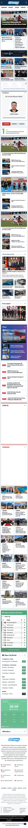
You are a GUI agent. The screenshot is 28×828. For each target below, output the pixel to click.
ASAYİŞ (17, 7)
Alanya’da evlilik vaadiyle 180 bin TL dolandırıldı (7, 602)
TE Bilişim (22, 809)
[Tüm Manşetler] (25, 254)
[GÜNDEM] (25, 447)
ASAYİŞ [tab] (21, 124)
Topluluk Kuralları (7, 810)
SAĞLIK (14, 790)
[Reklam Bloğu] (14, 53)
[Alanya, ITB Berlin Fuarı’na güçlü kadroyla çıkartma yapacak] (20, 505)
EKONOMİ (18, 544)
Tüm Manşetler (20, 775)
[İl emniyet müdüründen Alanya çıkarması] (7, 558)
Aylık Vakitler (6, 726)
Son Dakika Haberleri (8, 780)
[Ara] (26, 3)
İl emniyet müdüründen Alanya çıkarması (6, 566)
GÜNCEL (23, 7)
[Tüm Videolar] (25, 327)
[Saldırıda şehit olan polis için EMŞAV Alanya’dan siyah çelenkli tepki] (20, 522)
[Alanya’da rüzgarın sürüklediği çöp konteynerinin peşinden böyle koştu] (5, 356)
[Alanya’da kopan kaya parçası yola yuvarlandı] (5, 346)
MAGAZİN (5, 527)
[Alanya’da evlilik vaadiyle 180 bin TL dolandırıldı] (7, 594)
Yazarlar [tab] (5, 93)
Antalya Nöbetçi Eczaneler (6, 765)
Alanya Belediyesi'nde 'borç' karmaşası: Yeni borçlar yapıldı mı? (21, 604)
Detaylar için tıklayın (14, 649)
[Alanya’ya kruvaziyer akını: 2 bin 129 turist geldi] (7, 505)
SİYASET (10, 7)
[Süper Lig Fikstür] (25, 655)
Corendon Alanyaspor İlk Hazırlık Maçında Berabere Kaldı (15, 132)
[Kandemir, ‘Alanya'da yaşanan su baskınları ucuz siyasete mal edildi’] (7, 539)
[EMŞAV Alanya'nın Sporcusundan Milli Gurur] (7, 490)
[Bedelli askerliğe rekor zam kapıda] (20, 539)
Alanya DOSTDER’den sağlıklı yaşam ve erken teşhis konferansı (6, 585)
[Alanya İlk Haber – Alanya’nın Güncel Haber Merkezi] (13, 3)
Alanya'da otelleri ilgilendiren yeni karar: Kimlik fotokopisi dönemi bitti (21, 568)
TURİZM (4, 510)
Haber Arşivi (19, 780)
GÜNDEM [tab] (6, 124)
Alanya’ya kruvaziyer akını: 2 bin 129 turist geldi (7, 513)
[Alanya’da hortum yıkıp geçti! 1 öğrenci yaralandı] (5, 351)
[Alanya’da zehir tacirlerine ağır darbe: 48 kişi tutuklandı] (20, 576)
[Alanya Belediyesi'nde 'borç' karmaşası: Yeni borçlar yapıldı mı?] (20, 594)
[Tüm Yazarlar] (25, 93)
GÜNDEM (4, 7)
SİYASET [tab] (14, 124)
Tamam (9, 820)
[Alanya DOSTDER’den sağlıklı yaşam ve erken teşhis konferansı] (7, 576)
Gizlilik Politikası (7, 807)
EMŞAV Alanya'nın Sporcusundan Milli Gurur (7, 498)
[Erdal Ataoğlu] (14, 107)
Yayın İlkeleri (6, 812)
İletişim (5, 809)
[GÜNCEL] (25, 405)
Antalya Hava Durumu (19, 765)
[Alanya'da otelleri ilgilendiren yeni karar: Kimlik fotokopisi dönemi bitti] (20, 558)
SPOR (3, 495)
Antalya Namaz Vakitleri (5, 771)
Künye (12, 809)
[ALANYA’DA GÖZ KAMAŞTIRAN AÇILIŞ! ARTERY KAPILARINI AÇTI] (7, 522)
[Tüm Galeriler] (25, 303)
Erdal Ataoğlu (14, 114)
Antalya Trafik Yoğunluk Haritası (19, 771)
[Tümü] (25, 731)
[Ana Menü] (1, 2)
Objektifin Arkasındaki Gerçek (14, 96)
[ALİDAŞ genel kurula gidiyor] (20, 490)
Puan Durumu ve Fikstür (6, 776)
